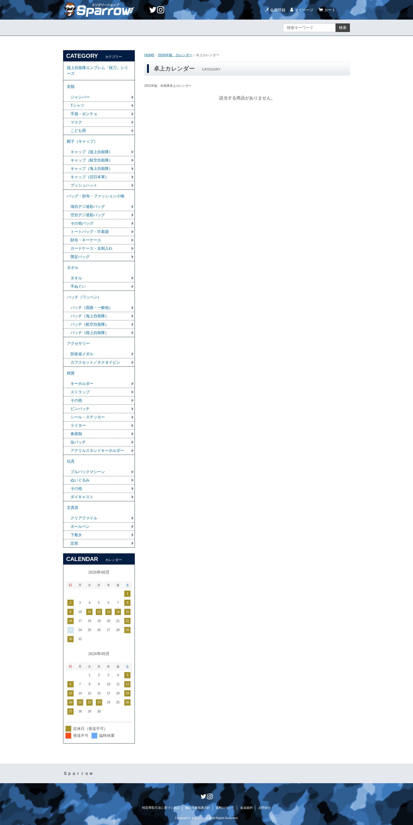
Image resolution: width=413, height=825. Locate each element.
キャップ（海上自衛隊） (92, 169)
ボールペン (80, 526)
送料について (225, 807)
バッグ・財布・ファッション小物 (95, 196)
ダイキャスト (82, 497)
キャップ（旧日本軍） (90, 177)
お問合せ (264, 807)
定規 (74, 543)
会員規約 (246, 807)
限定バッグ (80, 257)
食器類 (76, 434)
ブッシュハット (84, 185)
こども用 (78, 131)
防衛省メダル (82, 354)
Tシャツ (77, 105)
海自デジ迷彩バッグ (88, 207)
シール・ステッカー (88, 417)
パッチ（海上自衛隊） (90, 316)
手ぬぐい (78, 286)
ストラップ (80, 392)
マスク (76, 122)
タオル (72, 267)
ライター (78, 425)
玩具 (71, 461)
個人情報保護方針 (197, 807)
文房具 (72, 508)
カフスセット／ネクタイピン (95, 362)
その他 (76, 400)
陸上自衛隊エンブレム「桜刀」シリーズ (97, 70)
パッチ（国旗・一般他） (92, 308)
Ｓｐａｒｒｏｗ (78, 773)
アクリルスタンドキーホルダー (97, 450)
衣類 (71, 87)
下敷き (76, 535)
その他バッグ (82, 223)
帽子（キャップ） (82, 141)
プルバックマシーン (88, 472)
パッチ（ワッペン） (84, 297)
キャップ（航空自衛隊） (92, 160)
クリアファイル (84, 518)
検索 (343, 28)
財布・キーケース (86, 240)
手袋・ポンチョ (84, 114)
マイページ (304, 10)
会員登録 (277, 10)
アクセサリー (78, 343)
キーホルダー (82, 384)
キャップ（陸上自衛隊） (92, 152)
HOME (149, 55)
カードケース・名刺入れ (92, 248)
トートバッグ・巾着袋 (90, 232)
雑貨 (71, 373)
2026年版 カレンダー (175, 55)
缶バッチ (78, 442)
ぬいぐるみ (80, 480)
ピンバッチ (80, 409)
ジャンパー (80, 97)
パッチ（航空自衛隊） (90, 324)
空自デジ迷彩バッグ (88, 215)
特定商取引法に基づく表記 (160, 807)
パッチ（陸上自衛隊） (90, 333)
